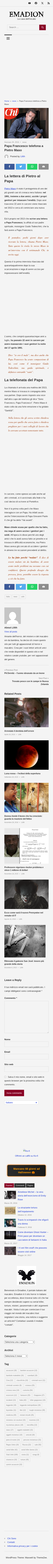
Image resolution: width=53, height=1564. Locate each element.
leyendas (11, 1410)
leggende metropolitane (30, 1405)
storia (25, 1455)
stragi (36, 1455)
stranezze (11, 1460)
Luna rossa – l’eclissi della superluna (22, 773)
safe (22, 597)
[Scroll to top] (48, 1559)
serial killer (11, 1450)
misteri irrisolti (27, 1415)
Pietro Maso (10, 188)
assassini (11, 1370)
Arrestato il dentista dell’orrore (19, 731)
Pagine (30, 1185)
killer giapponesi (37, 1400)
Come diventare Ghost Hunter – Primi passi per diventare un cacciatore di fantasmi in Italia (33, 1236)
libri (23, 1410)
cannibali (32, 1375)
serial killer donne (29, 1450)
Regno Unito (12, 1445)
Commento (10, 998)
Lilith (22, 156)
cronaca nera (12, 1390)
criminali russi (38, 1380)
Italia (8, 597)
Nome (7, 1039)
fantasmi (25, 1395)
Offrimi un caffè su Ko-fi (26, 1156)
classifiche (22, 1380)
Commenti (20, 1185)
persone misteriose (32, 1440)
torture (25, 1460)
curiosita (28, 1390)
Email (7, 1052)
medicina (11, 1415)
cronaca (29, 1385)
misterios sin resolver (15, 1420)
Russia (26, 1445)
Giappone (39, 1395)
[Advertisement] (26, 68)
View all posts (10, 632)
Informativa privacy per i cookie (22, 1546)
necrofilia (32, 1425)
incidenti (11, 1400)
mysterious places (14, 1425)
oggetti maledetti (25, 1430)
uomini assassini (14, 1464)
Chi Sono (11, 1538)
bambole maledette (15, 1375)
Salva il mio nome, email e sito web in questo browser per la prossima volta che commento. (24, 1081)
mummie (34, 1420)
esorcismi (11, 1395)
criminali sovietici (13, 1385)
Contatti (11, 1542)
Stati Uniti (12, 1455)
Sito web (8, 1064)
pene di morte (13, 1440)
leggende (11, 1405)
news (24, 142)
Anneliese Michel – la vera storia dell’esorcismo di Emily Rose (32, 1196)
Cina (9, 1380)
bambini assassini (28, 1370)
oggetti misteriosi (14, 1435)
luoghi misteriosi (37, 1410)
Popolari (9, 1185)
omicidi (30, 1435)
